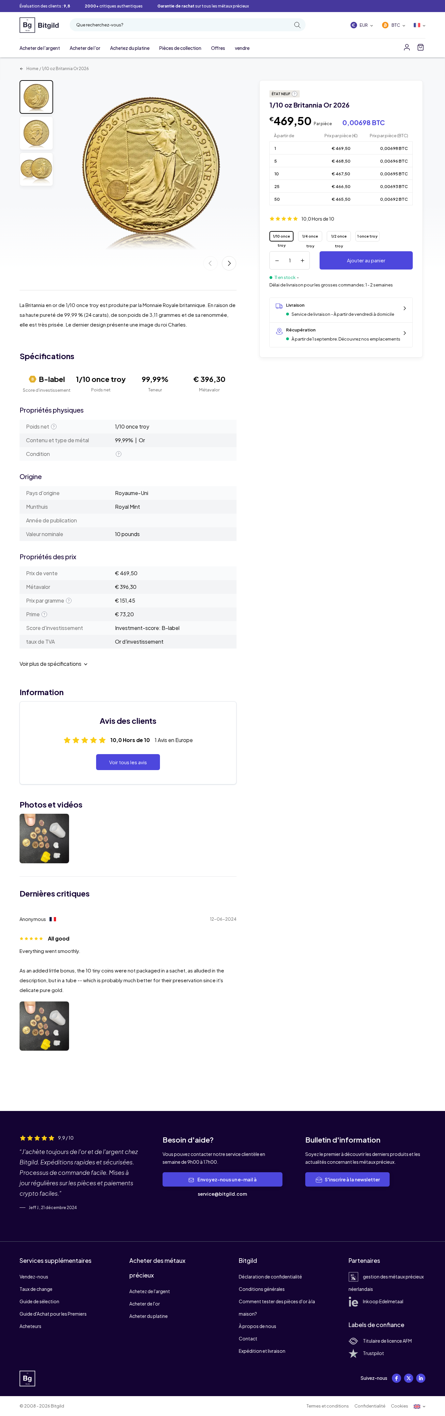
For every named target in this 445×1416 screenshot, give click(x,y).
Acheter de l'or (85, 48)
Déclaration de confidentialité (270, 1276)
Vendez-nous (34, 1276)
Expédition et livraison (262, 1351)
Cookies (399, 1406)
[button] (229, 263)
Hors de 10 (317, 219)
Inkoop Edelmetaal (383, 1301)
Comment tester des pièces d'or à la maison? (277, 1307)
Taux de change (36, 1289)
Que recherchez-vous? (99, 24)
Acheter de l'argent (40, 48)
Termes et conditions (328, 1406)
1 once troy (367, 236)
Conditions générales (262, 1289)
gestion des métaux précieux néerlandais (386, 1283)
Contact (248, 1338)
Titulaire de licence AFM (387, 1341)
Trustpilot (373, 1353)
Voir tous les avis (128, 762)
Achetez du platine (130, 48)
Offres (218, 48)
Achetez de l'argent (149, 1291)
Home (32, 68)
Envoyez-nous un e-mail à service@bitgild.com (227, 1186)
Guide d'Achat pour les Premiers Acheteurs (53, 1320)
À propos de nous (257, 1326)
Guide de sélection (39, 1301)
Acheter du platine (148, 1316)
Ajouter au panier (366, 260)
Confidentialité (369, 1406)
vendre (242, 48)
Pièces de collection (180, 48)
